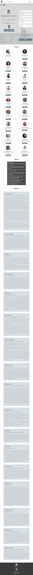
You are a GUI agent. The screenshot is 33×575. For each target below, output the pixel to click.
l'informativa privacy (26, 29)
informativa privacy (16, 573)
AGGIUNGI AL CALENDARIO (9, 30)
